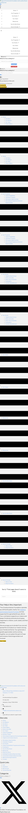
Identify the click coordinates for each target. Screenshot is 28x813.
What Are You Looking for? (7, 58)
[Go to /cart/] (14, 4)
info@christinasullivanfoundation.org (12, 710)
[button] (0, 777)
